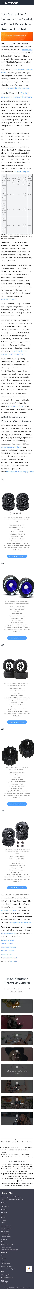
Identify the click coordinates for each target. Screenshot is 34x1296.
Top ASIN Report (5, 1263)
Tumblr (14, 1142)
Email (18, 1142)
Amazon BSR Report (6, 1266)
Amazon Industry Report (8, 1269)
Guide (3, 1256)
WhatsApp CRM (5, 1275)
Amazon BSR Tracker (9, 910)
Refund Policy (5, 1231)
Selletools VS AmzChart (7, 950)
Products (3, 1209)
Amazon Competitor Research (9, 1249)
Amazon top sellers (8, 933)
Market (3, 1217)
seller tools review (16, 354)
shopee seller (13, 961)
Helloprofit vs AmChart (7, 940)
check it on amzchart (17, 556)
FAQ (2, 1242)
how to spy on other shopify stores (20, 472)
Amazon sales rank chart (11, 447)
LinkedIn (29, 1142)
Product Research (22, 96)
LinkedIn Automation (7, 1277)
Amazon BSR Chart (15, 406)
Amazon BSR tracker (9, 299)
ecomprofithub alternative (20, 922)
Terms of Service (6, 1236)
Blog (2, 1261)
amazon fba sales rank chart (19, 88)
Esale (2, 1280)
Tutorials (3, 1258)
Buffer (24, 1142)
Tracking (3, 1220)
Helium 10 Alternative (7, 1244)
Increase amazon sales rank (9, 958)
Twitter (3, 1142)
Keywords (4, 1212)
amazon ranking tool (22, 171)
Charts (3, 1215)
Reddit (8, 1142)
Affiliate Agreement (6, 1229)
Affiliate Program (6, 1226)
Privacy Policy (5, 1234)
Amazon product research (8, 947)
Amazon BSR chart (6, 954)
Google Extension (6, 1247)
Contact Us (4, 1239)
